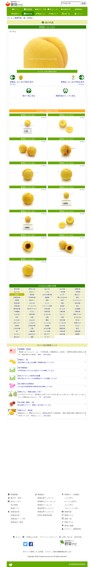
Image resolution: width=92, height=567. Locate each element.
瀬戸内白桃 (16, 309)
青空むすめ (32, 289)
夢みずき (17, 337)
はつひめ (17, 320)
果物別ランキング (44, 505)
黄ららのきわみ (62, 297)
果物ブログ (54, 14)
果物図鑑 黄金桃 (24, 349)
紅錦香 (17, 300)
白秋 (16, 317)
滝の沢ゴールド (32, 309)
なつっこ (62, 314)
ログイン (79, 14)
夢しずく (47, 334)
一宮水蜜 (62, 292)
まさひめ (62, 325)
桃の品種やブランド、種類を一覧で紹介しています (34, 405)
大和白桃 (62, 331)
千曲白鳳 (62, 311)
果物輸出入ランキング (46, 501)
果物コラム (41, 14)
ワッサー (47, 337)
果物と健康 (68, 525)
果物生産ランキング (45, 498)
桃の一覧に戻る (29, 95)
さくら (47, 303)
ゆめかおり (32, 334)
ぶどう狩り (68, 505)
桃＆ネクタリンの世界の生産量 (29, 375)
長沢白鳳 (32, 314)
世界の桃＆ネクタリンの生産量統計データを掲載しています (37, 378)
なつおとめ (47, 314)
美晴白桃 (62, 328)
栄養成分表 (67, 9)
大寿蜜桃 (17, 311)
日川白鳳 (62, 320)
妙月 (77, 328)
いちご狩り (68, 498)
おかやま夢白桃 (47, 294)
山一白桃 (47, 331)
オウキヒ (13, 84)
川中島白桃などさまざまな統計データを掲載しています (36, 370)
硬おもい (77, 294)
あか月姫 (62, 289)
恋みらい (32, 300)
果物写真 (29, 14)
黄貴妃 (17, 294)
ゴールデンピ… (77, 300)
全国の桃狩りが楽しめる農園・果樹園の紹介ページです (36, 362)
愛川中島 (17, 289)
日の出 (77, 320)
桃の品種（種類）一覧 (26, 402)
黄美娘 (47, 297)
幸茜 (62, 303)
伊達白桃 (47, 311)
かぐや (62, 294)
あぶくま (17, 292)
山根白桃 (77, 331)
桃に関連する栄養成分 (26, 383)
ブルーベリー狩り (71, 508)
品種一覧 (67, 14)
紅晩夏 (47, 325)
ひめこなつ (16, 323)
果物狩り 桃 (23, 359)
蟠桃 (47, 320)
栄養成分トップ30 (18, 518)
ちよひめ (17, 314)
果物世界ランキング (45, 511)
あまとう (32, 292)
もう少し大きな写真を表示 (47, 71)
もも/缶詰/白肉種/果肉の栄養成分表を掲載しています (35, 386)
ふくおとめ (62, 323)
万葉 (32, 328)
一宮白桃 (77, 292)
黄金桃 (32, 294)
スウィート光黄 (47, 306)
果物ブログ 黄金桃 (25, 410)
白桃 (32, 317)
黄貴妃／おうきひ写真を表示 (21, 82)
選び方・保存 (41, 9)
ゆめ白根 (62, 334)
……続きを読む (46, 354)
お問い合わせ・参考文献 (71, 537)
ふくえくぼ (47, 323)
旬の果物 (14, 505)
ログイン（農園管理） (73, 529)
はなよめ (32, 320)
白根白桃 (17, 306)
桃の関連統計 (23, 367)
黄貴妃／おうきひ (28, 115)
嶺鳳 (32, 337)
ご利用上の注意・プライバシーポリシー (41, 537)
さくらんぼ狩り (70, 501)
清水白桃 (77, 303)
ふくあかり (32, 323)
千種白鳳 (77, 311)
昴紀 (47, 300)
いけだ (47, 292)
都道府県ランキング (45, 508)
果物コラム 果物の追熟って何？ (30, 392)
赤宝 (77, 306)
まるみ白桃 (16, 328)
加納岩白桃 (16, 297)
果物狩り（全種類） (72, 494)
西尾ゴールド (77, 314)
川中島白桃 (32, 297)
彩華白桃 (17, 303)
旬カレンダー (54, 9)
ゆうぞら (17, 334)
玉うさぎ (62, 309)
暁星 (77, 297)
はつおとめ (77, 317)
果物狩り (16, 14)
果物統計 (79, 9)
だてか (32, 311)
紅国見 (17, 325)
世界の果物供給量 (44, 515)
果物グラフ (15, 508)
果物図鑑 (29, 9)
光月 (62, 300)
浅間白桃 (77, 289)
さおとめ (32, 303)
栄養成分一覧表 (17, 522)
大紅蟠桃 (77, 309)
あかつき (47, 289)
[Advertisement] (47, 103)
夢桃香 (77, 334)
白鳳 (47, 317)
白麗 (62, 317)
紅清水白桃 (32, 325)
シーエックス (32, 306)
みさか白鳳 (47, 328)
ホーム (16, 9)
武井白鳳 (47, 309)
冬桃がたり (77, 323)
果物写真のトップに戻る (65, 95)
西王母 (62, 306)
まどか (77, 325)
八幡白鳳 (32, 331)
